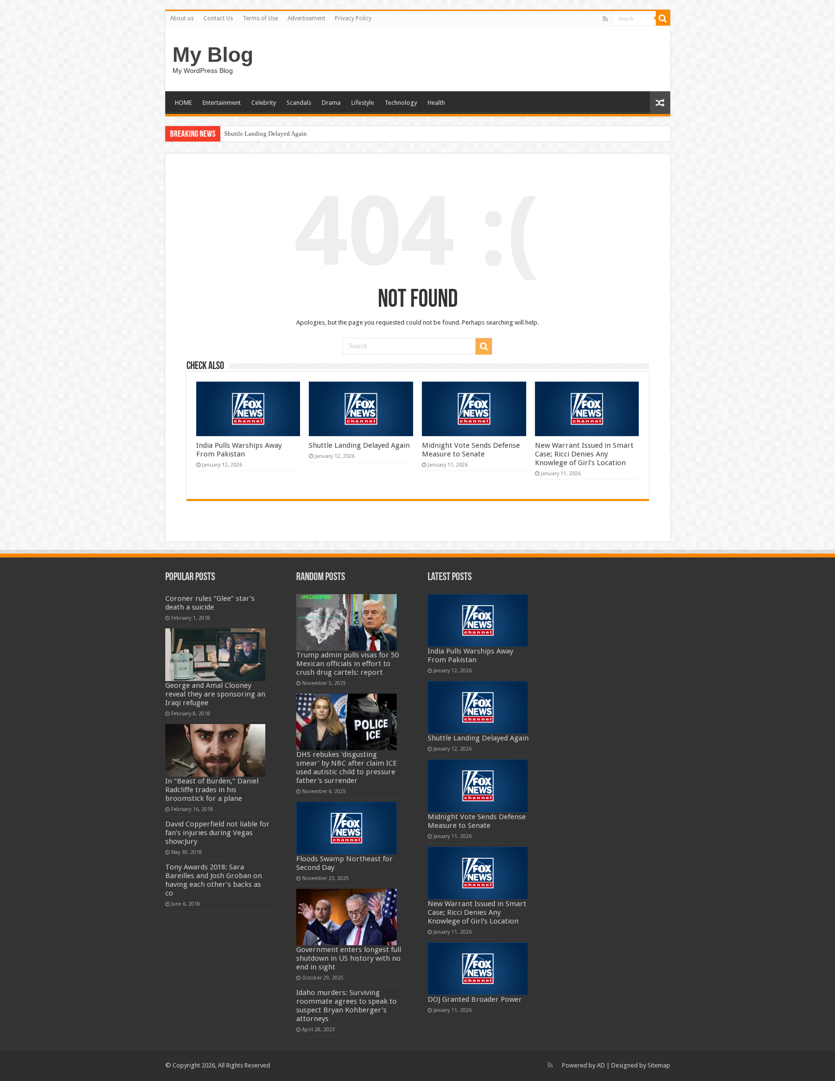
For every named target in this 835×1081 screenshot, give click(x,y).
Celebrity (263, 102)
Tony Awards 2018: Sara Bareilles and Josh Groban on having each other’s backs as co (213, 880)
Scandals (299, 102)
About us (182, 18)
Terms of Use (260, 18)
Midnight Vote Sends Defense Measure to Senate (471, 449)
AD (601, 1065)
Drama (331, 102)
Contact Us (218, 18)
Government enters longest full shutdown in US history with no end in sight (348, 958)
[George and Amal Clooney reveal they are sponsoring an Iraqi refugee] (215, 654)
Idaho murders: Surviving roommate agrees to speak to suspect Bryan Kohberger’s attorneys (346, 1005)
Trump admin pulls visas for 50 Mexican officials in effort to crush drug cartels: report (347, 664)
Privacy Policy (353, 18)
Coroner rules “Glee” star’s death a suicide (210, 603)
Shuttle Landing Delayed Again (265, 133)
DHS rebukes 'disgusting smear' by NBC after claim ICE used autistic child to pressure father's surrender (346, 767)
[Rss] (605, 19)
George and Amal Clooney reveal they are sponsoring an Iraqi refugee (215, 694)
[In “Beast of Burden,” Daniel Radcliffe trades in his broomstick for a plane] (215, 750)
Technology (401, 102)
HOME (183, 102)
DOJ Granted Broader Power (475, 999)
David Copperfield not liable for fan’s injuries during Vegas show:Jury (217, 833)
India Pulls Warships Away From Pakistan (239, 449)
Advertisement (306, 18)
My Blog (213, 54)
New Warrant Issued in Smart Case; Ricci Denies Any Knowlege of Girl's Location (584, 454)
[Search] (663, 18)
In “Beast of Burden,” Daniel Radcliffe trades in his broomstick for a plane (212, 790)
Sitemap (659, 1065)
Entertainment (221, 102)
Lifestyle (362, 102)
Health (436, 102)
